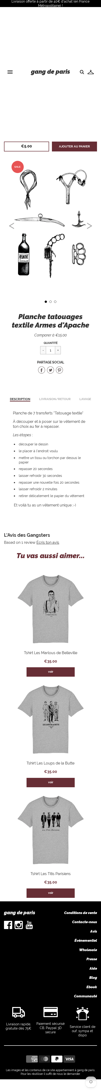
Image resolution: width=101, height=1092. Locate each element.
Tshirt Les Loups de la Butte (50, 763)
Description (20, 399)
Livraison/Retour (55, 399)
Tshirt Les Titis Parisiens (51, 874)
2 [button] (50, 302)
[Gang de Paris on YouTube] (29, 928)
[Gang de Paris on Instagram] (19, 928)
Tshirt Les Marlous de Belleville (50, 653)
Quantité (51, 343)
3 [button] (55, 302)
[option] (50, 223)
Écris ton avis (47, 542)
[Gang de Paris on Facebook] (8, 928)
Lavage (85, 399)
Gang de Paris (50, 71)
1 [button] (46, 302)
